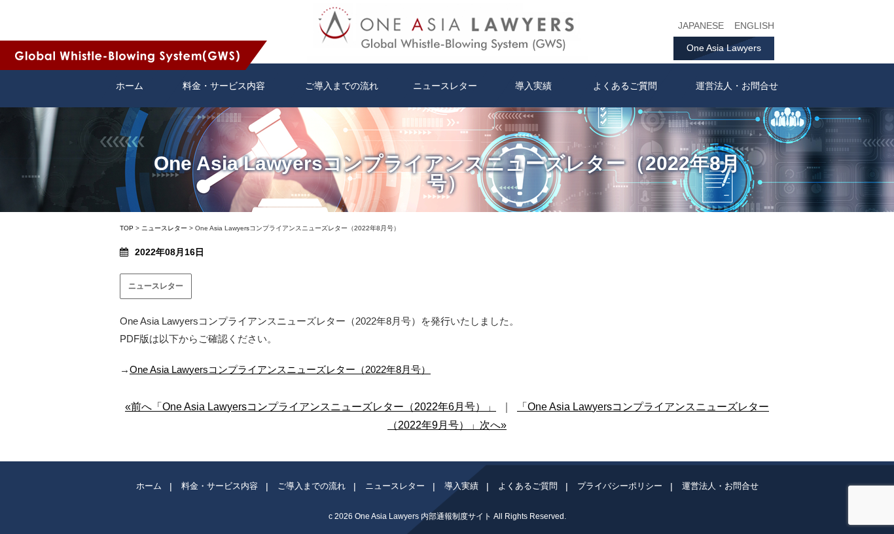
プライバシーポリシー (619, 486)
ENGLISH (754, 25)
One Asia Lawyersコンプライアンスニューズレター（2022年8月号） (280, 369)
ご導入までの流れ (341, 85)
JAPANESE (701, 25)
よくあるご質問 (625, 85)
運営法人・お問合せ (737, 85)
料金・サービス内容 (224, 85)
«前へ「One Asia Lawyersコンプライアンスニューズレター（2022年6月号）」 (310, 406)
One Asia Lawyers (724, 48)
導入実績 (533, 85)
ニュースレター (445, 85)
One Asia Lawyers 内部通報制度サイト (423, 516)
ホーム (149, 486)
